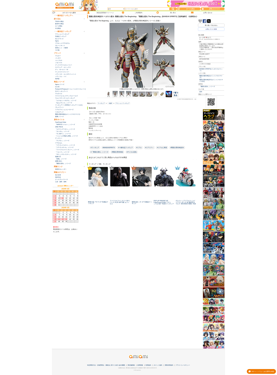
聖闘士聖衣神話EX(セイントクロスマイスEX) (211, 80)
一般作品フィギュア (63, 31)
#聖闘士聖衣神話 (117, 152)
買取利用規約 (169, 365)
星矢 (200, 91)
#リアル (139, 147)
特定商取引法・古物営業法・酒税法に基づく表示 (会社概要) (106, 365)
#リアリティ (149, 147)
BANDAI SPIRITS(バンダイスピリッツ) (210, 69)
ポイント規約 (158, 365)
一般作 (110, 103)
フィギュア (101, 103)
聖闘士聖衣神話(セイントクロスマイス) (210, 76)
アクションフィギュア (122, 103)
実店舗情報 (131, 365)
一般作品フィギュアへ (64, 15)
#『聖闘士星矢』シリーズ (99, 152)
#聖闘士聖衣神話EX (177, 147)
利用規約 (148, 365)
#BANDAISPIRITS (109, 147)
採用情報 (140, 365)
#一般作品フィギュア (125, 147)
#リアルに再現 (162, 147)
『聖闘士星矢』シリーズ (207, 86)
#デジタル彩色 (132, 152)
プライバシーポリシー (183, 365)
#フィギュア (95, 147)
